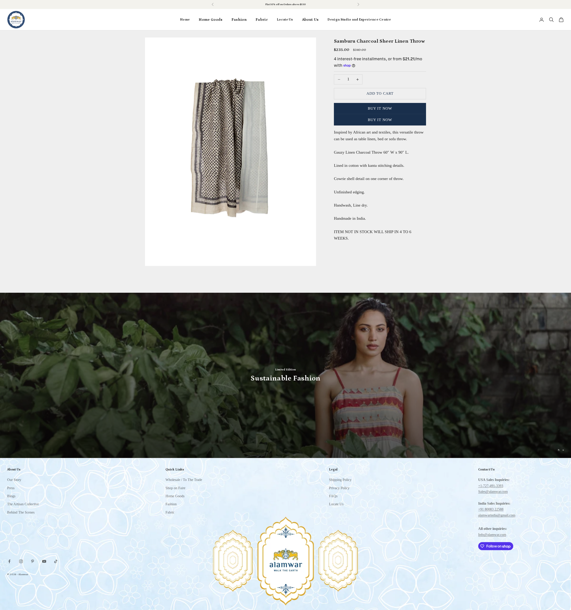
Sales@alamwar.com (493, 491)
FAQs (333, 496)
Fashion (239, 19)
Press (10, 488)
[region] (285, 375)
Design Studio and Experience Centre (359, 19)
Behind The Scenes (21, 512)
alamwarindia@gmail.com (496, 515)
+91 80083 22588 (490, 509)
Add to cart (379, 94)
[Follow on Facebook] (9, 561)
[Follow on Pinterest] (32, 561)
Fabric (262, 19)
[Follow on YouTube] (44, 561)
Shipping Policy (340, 480)
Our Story (14, 480)
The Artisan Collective (23, 504)
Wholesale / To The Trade (184, 480)
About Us (310, 19)
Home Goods (210, 19)
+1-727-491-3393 (490, 486)
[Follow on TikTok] (56, 561)
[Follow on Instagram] (21, 561)
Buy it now (380, 108)
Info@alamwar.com (492, 535)
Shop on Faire (294, 4)
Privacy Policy (339, 488)
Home (185, 19)
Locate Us (285, 19)
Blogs (11, 496)
